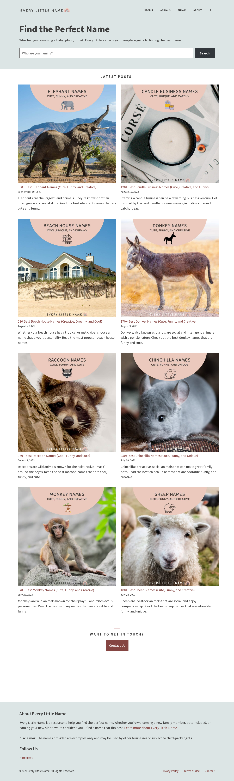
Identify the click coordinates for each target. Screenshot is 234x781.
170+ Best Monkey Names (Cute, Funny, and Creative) (56, 590)
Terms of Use (192, 771)
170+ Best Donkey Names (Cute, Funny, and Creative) (158, 321)
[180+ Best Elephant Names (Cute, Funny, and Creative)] (67, 135)
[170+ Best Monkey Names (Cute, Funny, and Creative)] (67, 537)
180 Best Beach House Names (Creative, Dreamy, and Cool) (60, 321)
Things (182, 10)
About (197, 10)
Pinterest (26, 757)
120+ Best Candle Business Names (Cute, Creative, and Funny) (165, 187)
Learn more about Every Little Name (150, 728)
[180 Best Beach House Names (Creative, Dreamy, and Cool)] (67, 269)
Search (205, 53)
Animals (165, 10)
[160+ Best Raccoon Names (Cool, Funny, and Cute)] (67, 403)
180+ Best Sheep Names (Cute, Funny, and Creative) (158, 590)
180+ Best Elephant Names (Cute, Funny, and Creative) (57, 187)
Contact (210, 771)
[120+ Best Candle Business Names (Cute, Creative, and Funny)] (170, 135)
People (148, 10)
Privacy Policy (170, 771)
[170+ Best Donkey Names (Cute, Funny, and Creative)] (170, 269)
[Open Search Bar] (210, 10)
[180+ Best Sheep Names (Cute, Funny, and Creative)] (170, 537)
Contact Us (117, 645)
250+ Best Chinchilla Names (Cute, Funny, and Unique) (159, 455)
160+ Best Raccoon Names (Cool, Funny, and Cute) (54, 455)
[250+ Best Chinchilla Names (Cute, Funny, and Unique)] (170, 403)
